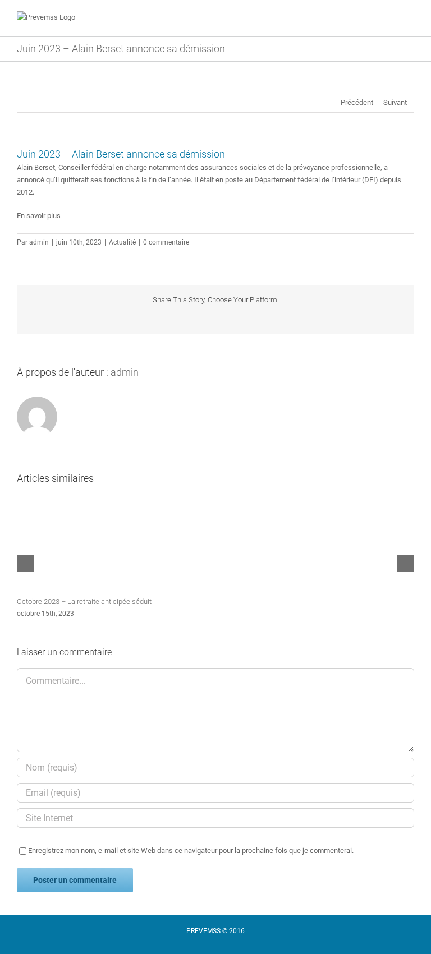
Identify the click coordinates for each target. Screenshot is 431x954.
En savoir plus (39, 215)
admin (39, 242)
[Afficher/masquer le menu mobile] (409, 19)
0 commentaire (166, 242)
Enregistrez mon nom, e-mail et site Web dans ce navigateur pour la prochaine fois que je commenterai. (191, 850)
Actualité (122, 242)
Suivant (395, 102)
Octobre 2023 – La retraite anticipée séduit (84, 601)
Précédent (357, 102)
